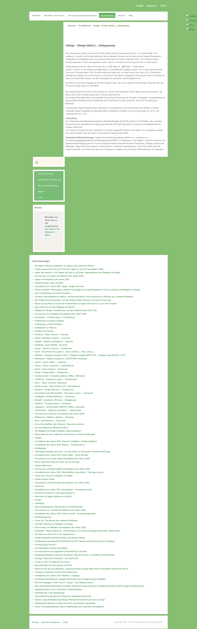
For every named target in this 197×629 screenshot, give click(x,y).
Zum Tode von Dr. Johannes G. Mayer (52, 232)
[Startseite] (49, 162)
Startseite (72, 26)
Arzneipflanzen (84, 26)
